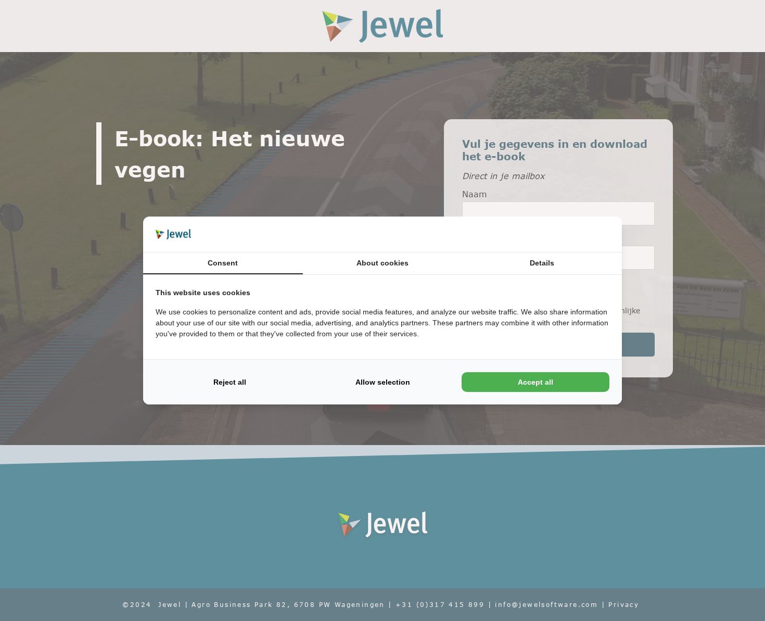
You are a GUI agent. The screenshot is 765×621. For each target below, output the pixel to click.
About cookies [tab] (382, 263)
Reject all (229, 382)
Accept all (535, 382)
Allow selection (382, 382)
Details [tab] (542, 263)
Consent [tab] (223, 263)
